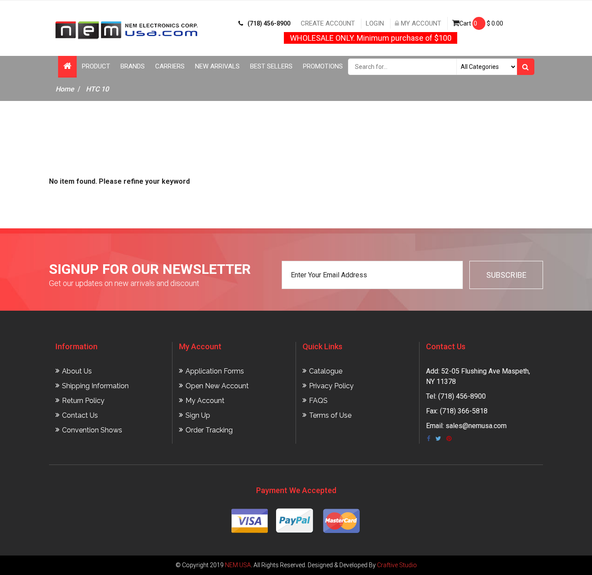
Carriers (170, 66)
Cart (481, 23)
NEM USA (238, 565)
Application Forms (214, 371)
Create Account (328, 23)
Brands (132, 66)
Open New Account (217, 386)
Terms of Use (330, 415)
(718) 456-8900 (268, 23)
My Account (420, 23)
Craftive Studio (397, 565)
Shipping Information (95, 386)
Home (64, 89)
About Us (77, 371)
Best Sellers (271, 66)
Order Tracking (209, 430)
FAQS (318, 400)
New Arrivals (217, 66)
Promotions (323, 66)
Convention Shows (92, 430)
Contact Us (80, 415)
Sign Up (197, 415)
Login (375, 23)
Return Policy (83, 400)
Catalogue (325, 371)
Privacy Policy (331, 386)
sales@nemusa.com (476, 426)
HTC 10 (97, 89)
